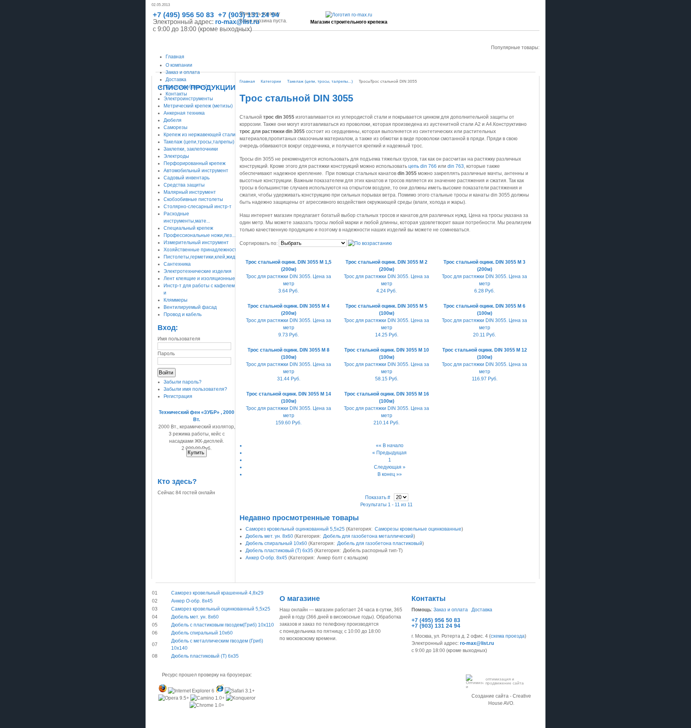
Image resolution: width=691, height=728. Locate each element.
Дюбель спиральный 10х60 (276, 543)
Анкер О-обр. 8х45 (266, 558)
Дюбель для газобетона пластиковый (379, 543)
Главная (247, 81)
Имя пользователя (179, 339)
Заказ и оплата (450, 610)
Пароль (166, 353)
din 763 (455, 166)
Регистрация (178, 396)
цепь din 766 (422, 166)
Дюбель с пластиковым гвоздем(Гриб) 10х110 (222, 625)
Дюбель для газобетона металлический (368, 536)
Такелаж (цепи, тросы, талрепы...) (320, 81)
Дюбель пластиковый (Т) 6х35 (279, 550)
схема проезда (508, 636)
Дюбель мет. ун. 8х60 (269, 536)
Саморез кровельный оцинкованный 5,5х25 (295, 529)
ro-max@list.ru (237, 21)
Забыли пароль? (183, 382)
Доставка (481, 610)
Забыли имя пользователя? (195, 389)
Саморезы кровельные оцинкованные (418, 529)
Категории (271, 81)
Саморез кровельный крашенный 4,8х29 (217, 593)
